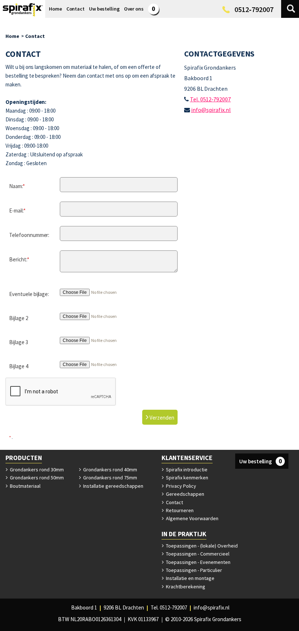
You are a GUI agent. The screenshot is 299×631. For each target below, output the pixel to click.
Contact (35, 36)
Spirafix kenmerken (186, 477)
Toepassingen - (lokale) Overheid (201, 545)
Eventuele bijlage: (29, 294)
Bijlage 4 (18, 366)
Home (12, 36)
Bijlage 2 (18, 318)
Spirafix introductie (186, 469)
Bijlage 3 (18, 342)
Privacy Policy (180, 486)
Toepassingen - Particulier (193, 570)
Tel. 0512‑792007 (210, 99)
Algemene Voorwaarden (191, 518)
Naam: (17, 186)
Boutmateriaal (24, 486)
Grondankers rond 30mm (36, 469)
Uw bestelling (260, 461)
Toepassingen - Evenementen (197, 562)
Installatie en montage (189, 578)
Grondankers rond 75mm (109, 477)
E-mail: (17, 210)
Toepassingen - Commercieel (197, 553)
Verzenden (161, 417)
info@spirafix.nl (211, 109)
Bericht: (19, 259)
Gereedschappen (184, 494)
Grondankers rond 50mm (36, 477)
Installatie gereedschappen (112, 486)
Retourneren (179, 510)
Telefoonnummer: (29, 234)
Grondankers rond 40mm (109, 469)
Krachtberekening (185, 586)
